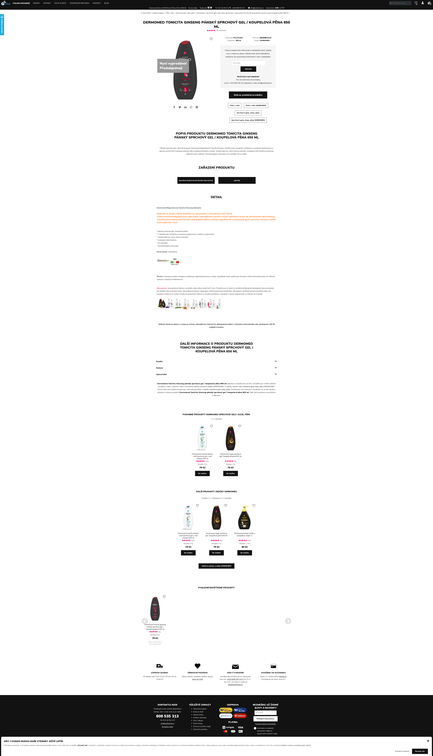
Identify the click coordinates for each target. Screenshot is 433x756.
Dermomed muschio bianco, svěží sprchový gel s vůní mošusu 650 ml (202, 456)
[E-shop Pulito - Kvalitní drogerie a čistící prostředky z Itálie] (6, 5)
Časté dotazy (198, 723)
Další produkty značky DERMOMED (216, 491)
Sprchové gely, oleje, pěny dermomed (219, 13)
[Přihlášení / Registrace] (422, 3)
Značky (36, 3)
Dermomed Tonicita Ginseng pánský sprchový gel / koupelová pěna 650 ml (261, 13)
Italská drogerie (21, 3)
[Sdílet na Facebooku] (174, 108)
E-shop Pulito (146, 13)
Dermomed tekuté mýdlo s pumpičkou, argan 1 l (244, 534)
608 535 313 (167, 716)
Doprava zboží (198, 712)
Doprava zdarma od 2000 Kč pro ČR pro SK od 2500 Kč (167, 8)
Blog (106, 3)
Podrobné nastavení (402, 751)
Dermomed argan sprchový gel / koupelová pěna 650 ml (231, 455)
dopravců (282, 676)
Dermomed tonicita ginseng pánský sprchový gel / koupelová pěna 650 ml (155, 627)
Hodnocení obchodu (79, 3)
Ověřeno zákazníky (199, 718)
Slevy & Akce (60, 3)
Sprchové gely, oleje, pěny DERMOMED (248, 120)
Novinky (47, 3)
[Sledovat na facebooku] (208, 8)
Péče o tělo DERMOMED (256, 105)
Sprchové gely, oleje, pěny (185, 13)
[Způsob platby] (233, 733)
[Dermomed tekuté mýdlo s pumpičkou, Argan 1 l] (244, 531)
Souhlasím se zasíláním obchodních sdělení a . (267, 731)
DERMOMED (265, 40)
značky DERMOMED (215, 386)
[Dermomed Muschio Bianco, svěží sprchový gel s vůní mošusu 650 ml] (202, 451)
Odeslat (248, 69)
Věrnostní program (199, 709)
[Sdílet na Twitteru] (180, 108)
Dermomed (200, 13)
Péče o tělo (170, 13)
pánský (237, 180)
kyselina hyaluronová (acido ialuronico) (196, 180)
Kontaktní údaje (167, 727)
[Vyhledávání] (391, 3)
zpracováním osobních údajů (267, 734)
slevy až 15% (197, 679)
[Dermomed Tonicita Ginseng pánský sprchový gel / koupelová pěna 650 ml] (155, 622)
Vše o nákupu (198, 720)
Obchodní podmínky (200, 729)
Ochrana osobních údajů (202, 726)
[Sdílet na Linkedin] (185, 108)
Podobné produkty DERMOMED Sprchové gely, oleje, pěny (216, 414)
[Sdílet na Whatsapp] (191, 108)
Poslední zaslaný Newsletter (265, 724)
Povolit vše (420, 751)
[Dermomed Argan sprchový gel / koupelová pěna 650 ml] (230, 451)
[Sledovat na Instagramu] (211, 8)
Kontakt (97, 3)
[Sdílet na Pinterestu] (197, 108)
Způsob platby (198, 715)
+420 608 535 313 (238, 8)
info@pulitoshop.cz (257, 8)
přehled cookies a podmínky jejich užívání (296, 745)
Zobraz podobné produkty (248, 95)
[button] (428, 740)
